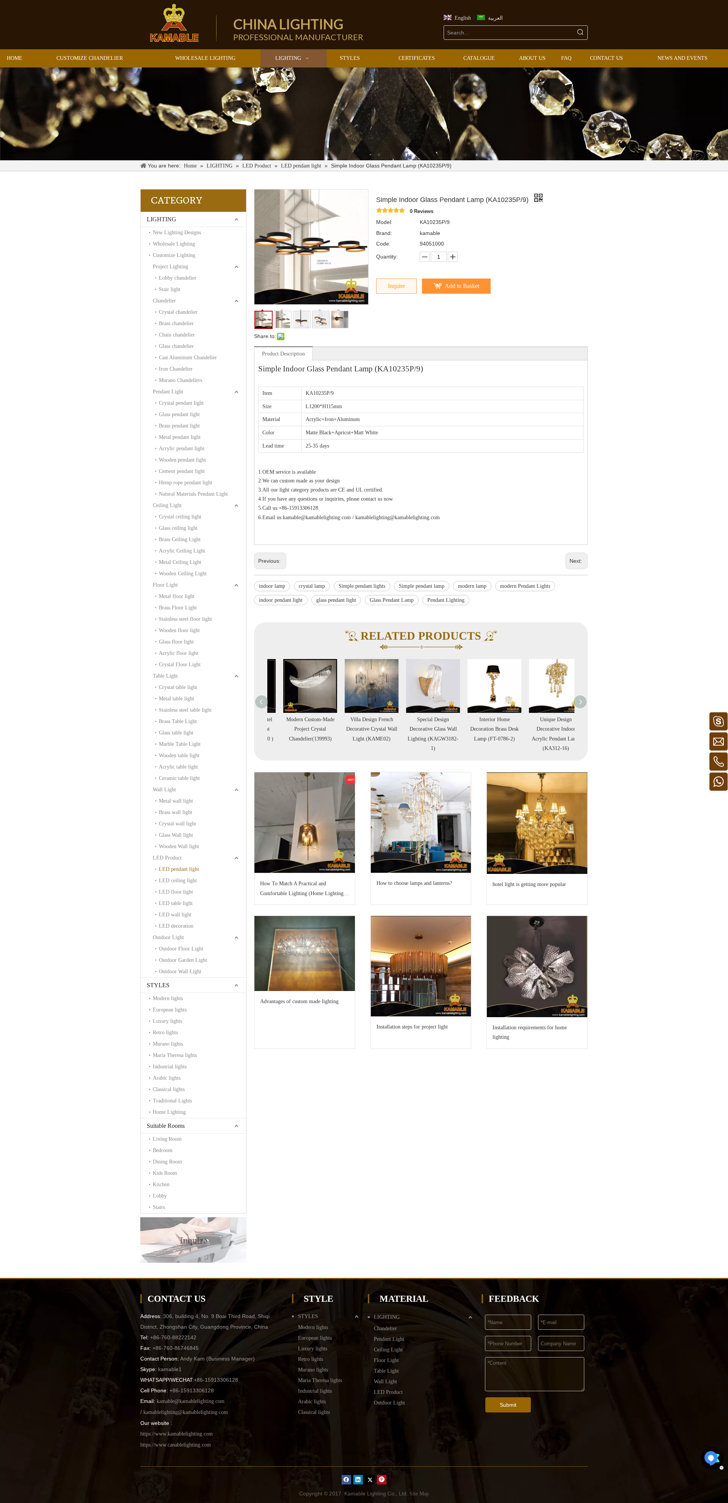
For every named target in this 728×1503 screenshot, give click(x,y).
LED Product (167, 858)
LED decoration (176, 926)
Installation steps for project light (412, 1027)
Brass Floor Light (178, 608)
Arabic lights (166, 1078)
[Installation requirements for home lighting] (537, 966)
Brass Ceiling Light (180, 539)
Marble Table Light (180, 744)
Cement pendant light (182, 471)
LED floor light (176, 892)
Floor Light (165, 585)
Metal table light (176, 698)
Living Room (167, 1139)
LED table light (176, 903)
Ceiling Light (167, 505)
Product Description (283, 354)
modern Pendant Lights (525, 586)
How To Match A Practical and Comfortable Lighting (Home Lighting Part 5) (302, 889)
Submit (508, 1405)
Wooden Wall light (179, 846)
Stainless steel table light (185, 710)
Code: (383, 244)
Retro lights (165, 1032)
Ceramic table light (179, 778)
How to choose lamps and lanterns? (414, 883)
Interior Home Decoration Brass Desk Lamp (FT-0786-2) (482, 729)
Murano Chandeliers (180, 380)
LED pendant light (179, 869)
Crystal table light (178, 687)
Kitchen (161, 1184)
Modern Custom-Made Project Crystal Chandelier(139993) (298, 729)
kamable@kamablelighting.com (317, 517)
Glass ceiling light (178, 528)
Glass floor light (176, 642)
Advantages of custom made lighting (299, 1001)
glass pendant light (336, 600)
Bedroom (163, 1150)
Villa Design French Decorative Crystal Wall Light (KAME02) (359, 729)
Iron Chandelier (176, 369)
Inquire (396, 286)
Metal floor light (177, 596)
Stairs (159, 1207)
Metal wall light (176, 801)
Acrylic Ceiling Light (182, 551)
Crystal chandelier (178, 312)
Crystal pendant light (181, 403)
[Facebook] (346, 1479)
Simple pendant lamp (421, 586)
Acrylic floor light (178, 653)
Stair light (169, 289)
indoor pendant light (281, 600)
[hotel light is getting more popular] (537, 823)
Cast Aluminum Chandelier (188, 357)
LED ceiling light (178, 880)
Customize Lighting (174, 255)
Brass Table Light (178, 721)
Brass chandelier (176, 323)
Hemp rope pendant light (185, 482)
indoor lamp (272, 586)
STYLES (158, 985)
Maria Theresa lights (175, 1055)
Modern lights (168, 998)
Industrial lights (170, 1066)
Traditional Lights (172, 1101)
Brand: (384, 233)
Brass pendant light (179, 426)
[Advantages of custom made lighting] (304, 953)
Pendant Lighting (445, 600)
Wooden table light (179, 755)
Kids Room (165, 1173)
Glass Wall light (176, 835)
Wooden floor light (179, 630)
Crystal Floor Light (180, 664)
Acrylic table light (178, 767)
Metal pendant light (180, 437)
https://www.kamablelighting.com (176, 1434)
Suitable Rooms (166, 1126)
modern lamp (472, 586)
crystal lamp (312, 586)
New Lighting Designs (177, 232)
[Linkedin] (358, 1479)
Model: (384, 222)
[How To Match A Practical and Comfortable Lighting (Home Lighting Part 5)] (304, 822)
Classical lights (169, 1089)
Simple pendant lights (362, 586)
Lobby (160, 1196)
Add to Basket (462, 286)
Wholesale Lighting (174, 244)
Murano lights (168, 1044)
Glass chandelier (176, 346)
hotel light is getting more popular (529, 884)
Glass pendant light (179, 414)
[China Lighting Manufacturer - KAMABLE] (174, 23)
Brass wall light (175, 812)
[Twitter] (370, 1479)
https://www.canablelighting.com (175, 1445)
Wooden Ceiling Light (183, 573)
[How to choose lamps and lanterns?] (421, 822)
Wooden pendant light (182, 460)
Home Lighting (169, 1112)
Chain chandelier (177, 335)
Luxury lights (167, 1021)
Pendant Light (168, 392)
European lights (170, 1010)
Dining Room (167, 1162)
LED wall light (175, 914)
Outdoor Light (168, 937)
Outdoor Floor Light (181, 949)
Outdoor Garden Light (183, 960)
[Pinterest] (381, 1479)
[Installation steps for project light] (421, 966)
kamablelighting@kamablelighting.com (397, 517)
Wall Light (164, 789)
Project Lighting (170, 266)
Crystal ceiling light (180, 517)
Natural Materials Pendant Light (193, 494)
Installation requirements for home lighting (530, 1032)
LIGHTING (161, 219)
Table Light (165, 676)
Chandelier (164, 301)
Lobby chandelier (177, 278)
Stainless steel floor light (185, 619)
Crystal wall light (177, 824)
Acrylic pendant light (181, 448)
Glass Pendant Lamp (392, 600)
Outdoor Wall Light (180, 971)
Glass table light (176, 733)
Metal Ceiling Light (180, 562)
